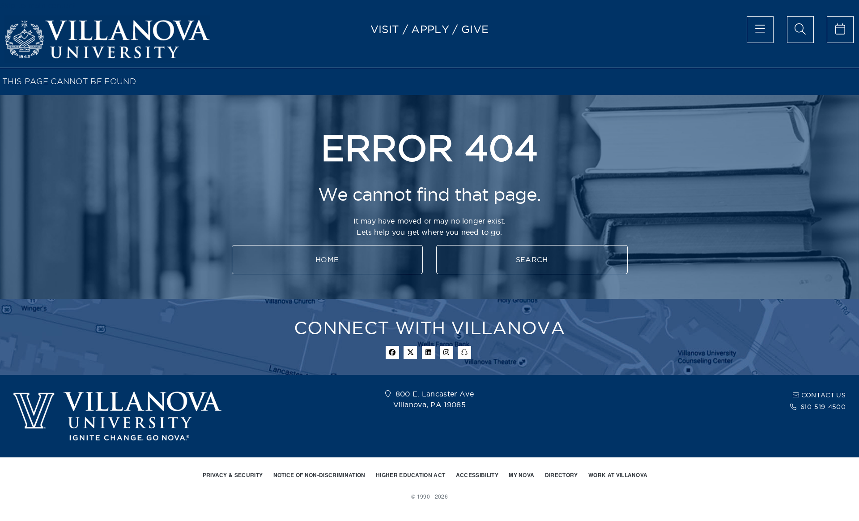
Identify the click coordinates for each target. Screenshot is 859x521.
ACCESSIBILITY (477, 475)
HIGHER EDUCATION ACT (410, 475)
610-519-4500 (823, 406)
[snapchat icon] (464, 352)
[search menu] (800, 29)
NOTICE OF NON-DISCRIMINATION (319, 475)
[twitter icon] (410, 352)
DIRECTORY (561, 475)
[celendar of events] (840, 29)
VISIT (385, 29)
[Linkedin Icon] (428, 352)
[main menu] (760, 29)
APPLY (430, 29)
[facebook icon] (392, 352)
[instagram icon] (446, 352)
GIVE (475, 29)
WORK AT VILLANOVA (617, 475)
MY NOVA (521, 475)
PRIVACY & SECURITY (233, 475)
